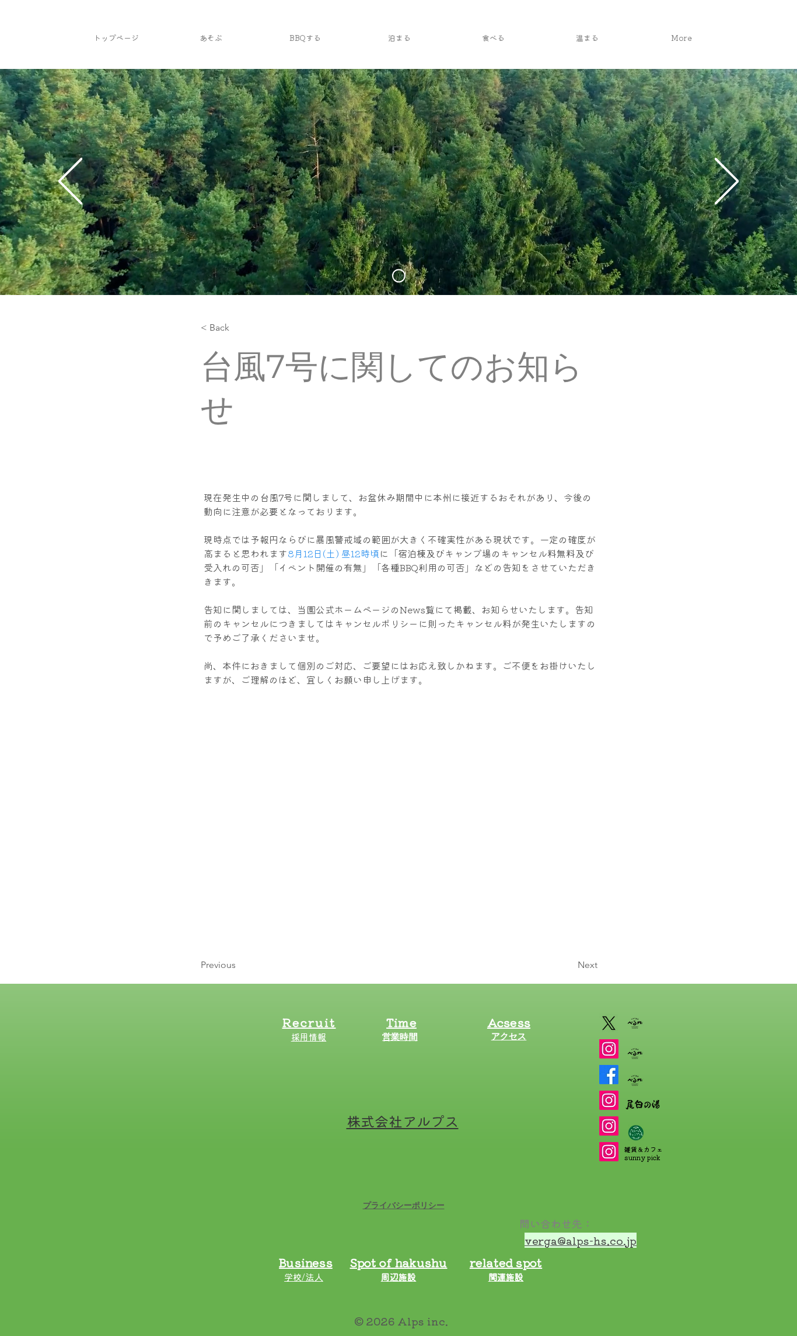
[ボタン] (413, 1054)
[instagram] (608, 1049)
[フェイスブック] (608, 1074)
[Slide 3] (399, 276)
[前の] (70, 182)
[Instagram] (608, 1100)
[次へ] (727, 182)
